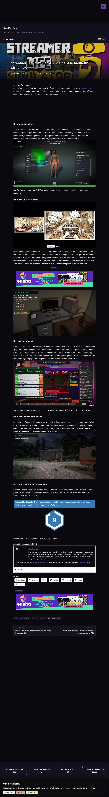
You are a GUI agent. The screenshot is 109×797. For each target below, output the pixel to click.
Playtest (35, 618)
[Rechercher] (94, 39)
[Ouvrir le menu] (99, 39)
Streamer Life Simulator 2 (51, 618)
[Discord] (21, 570)
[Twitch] (15, 570)
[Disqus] (54, 669)
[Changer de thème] (104, 39)
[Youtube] (18, 570)
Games (16, 618)
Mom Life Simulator (41, 562)
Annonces (54, 268)
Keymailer (25, 618)
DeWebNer (11, 28)
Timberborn (83, 562)
